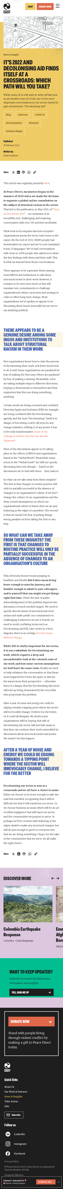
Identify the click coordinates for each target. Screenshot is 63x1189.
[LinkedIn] (18, 172)
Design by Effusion (13, 1175)
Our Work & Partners (15, 1091)
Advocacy (23, 114)
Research (33, 123)
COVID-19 (40, 114)
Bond (46, 183)
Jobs (6, 1106)
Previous (53, 878)
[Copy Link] (35, 172)
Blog (8, 114)
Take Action (11, 1101)
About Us (9, 1086)
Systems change (14, 131)
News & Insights (13, 1096)
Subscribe (16, 1115)
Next (58, 878)
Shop (30, 7)
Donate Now (45, 7)
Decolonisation (14, 123)
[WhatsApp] (29, 172)
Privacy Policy (11, 1161)
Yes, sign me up (20, 992)
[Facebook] (23, 172)
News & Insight (11, 54)
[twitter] (13, 172)
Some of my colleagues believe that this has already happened (26, 436)
